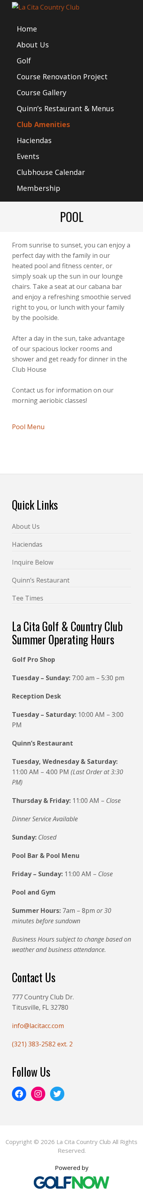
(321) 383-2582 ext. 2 (42, 1044)
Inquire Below (32, 562)
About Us (26, 526)
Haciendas (27, 544)
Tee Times (27, 598)
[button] (121, 474)
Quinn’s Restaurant (41, 580)
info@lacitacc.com (38, 1025)
